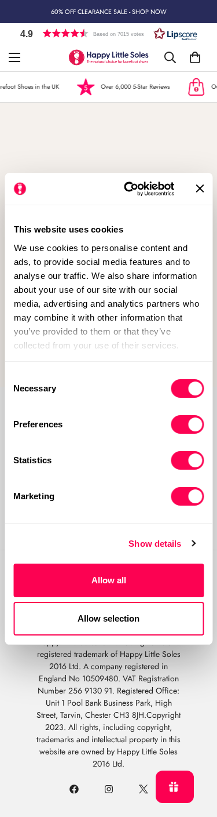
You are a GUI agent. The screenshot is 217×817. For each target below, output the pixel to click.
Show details (154, 544)
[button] (109, 33)
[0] (195, 57)
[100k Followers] (108, 789)
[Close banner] (200, 188)
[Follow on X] (143, 789)
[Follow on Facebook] (74, 789)
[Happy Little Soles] (108, 57)
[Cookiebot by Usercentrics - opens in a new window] (129, 189)
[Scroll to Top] (196, 755)
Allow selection (108, 618)
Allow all (108, 580)
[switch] (187, 424)
